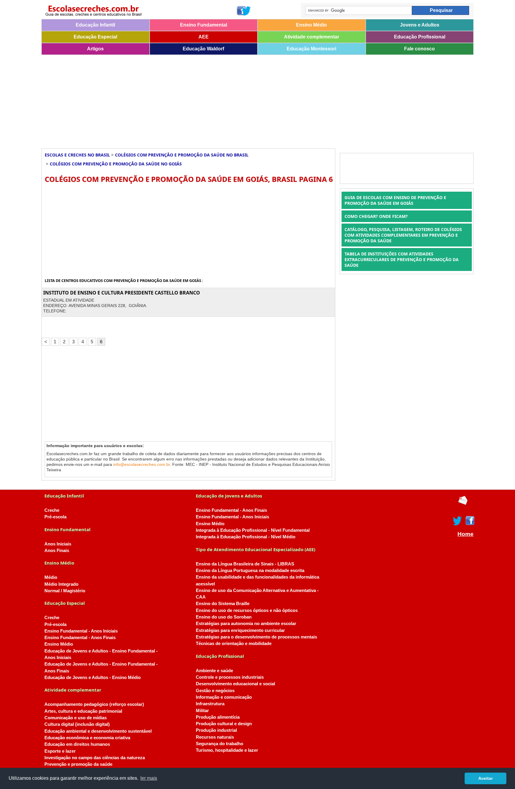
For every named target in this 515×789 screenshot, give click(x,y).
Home (465, 534)
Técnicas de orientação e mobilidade (234, 643)
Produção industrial (216, 730)
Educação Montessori (311, 48)
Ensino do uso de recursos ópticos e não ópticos (247, 610)
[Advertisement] (220, 99)
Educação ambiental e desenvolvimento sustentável (98, 731)
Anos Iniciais (57, 544)
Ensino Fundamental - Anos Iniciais (81, 631)
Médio (50, 577)
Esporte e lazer (60, 751)
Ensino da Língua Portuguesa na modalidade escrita (250, 570)
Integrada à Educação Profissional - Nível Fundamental (253, 530)
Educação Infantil (95, 24)
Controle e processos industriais (230, 677)
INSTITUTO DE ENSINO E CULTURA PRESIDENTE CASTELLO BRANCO (121, 292)
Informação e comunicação (224, 697)
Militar (202, 710)
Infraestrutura (210, 703)
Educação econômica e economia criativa (87, 737)
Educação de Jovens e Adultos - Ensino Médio (92, 677)
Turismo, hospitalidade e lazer (227, 750)
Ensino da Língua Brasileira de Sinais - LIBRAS (245, 564)
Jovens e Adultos (419, 24)
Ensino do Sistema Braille (222, 603)
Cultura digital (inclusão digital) (77, 724)
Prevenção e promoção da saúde (78, 764)
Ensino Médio (311, 24)
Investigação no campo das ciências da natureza (94, 757)
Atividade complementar (311, 36)
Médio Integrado (61, 584)
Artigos (95, 48)
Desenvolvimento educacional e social (235, 683)
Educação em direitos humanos (77, 744)
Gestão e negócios (215, 690)
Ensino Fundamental (203, 24)
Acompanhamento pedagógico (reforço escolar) (94, 704)
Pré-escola (55, 516)
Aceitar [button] (485, 778)
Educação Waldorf (203, 48)
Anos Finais (56, 550)
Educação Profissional (419, 36)
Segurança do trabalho (219, 743)
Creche (51, 510)
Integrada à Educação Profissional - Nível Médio (245, 536)
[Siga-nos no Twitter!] (246, 10)
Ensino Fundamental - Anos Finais (80, 637)
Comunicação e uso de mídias (75, 717)
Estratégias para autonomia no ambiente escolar (246, 623)
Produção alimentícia (218, 717)
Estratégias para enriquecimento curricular (240, 630)
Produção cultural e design (224, 723)
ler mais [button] (148, 778)
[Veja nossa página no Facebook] (241, 10)
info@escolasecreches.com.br (141, 464)
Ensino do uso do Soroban (224, 617)
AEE (203, 36)
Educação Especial (95, 36)
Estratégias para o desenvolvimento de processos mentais (256, 637)
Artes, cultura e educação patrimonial (83, 711)
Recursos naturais (215, 737)
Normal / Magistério (64, 590)
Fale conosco (419, 48)
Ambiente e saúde (214, 670)
